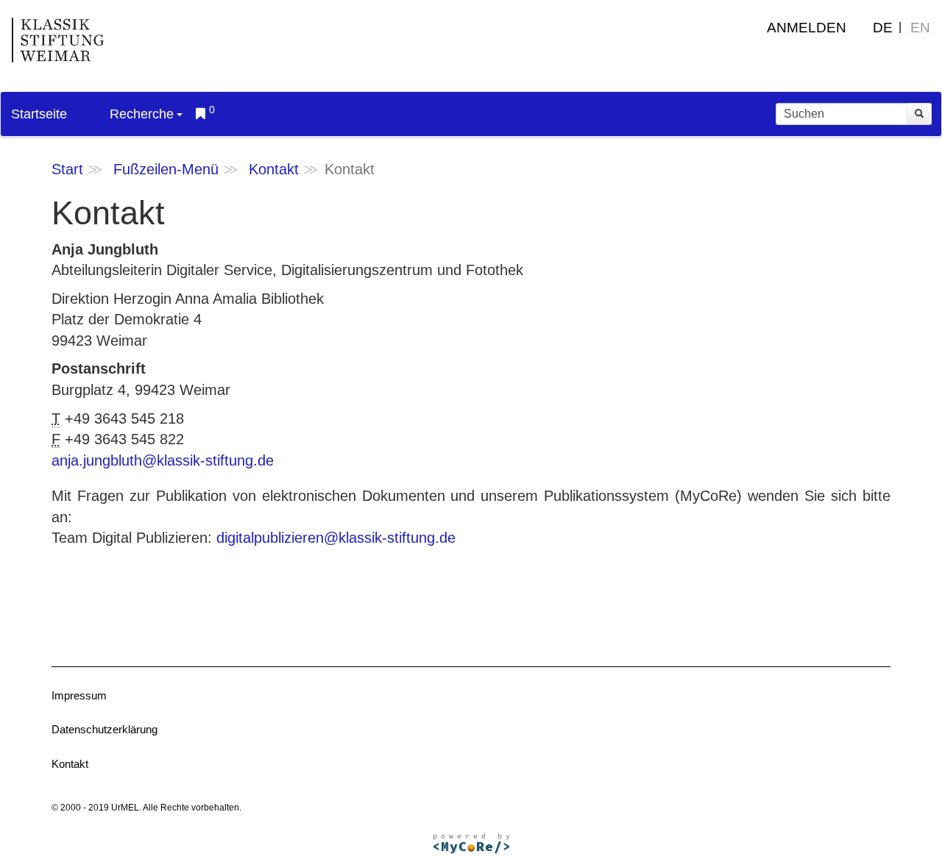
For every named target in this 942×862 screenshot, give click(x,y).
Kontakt (274, 169)
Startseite (39, 114)
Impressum (79, 695)
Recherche (142, 114)
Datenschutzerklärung (104, 729)
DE (883, 27)
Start (67, 169)
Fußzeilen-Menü (166, 169)
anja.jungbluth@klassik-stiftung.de (163, 460)
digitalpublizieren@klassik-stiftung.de (336, 538)
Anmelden (806, 27)
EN (920, 27)
